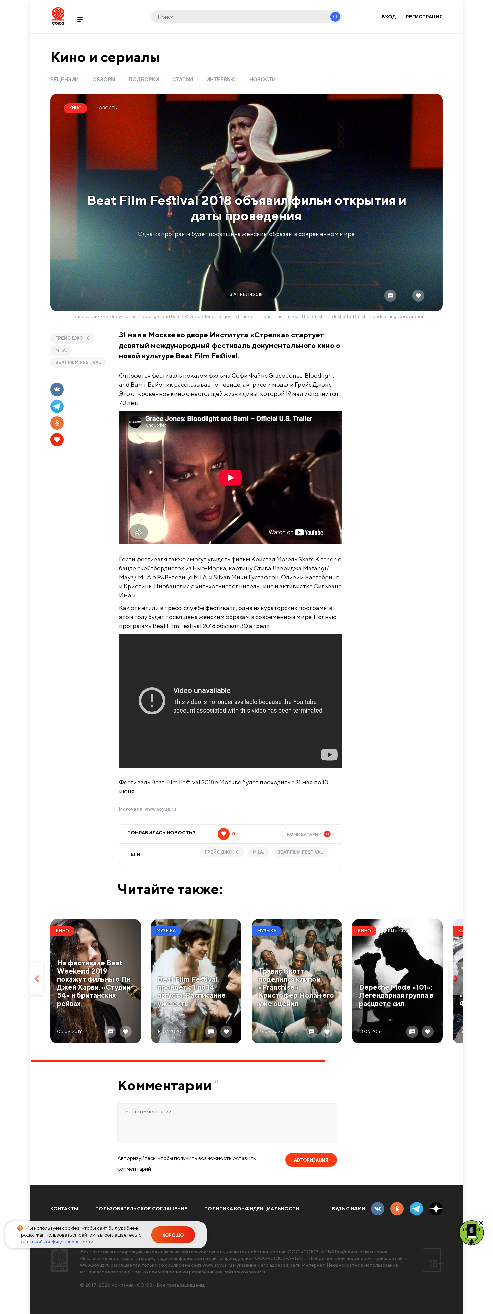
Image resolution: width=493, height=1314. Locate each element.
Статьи (182, 79)
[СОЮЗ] (59, 1260)
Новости (262, 79)
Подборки (144, 79)
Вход (389, 16)
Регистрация (424, 16)
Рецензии (64, 79)
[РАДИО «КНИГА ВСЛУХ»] (471, 1232)
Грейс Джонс (72, 338)
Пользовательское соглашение (141, 1208)
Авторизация (311, 1160)
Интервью (221, 79)
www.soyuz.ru (160, 809)
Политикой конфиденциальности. (55, 1241)
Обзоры (103, 79)
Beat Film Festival (78, 362)
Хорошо (173, 1235)
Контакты (64, 1208)
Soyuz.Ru (58, 16)
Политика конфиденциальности (251, 1208)
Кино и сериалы (105, 57)
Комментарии (308, 834)
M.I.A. (61, 350)
